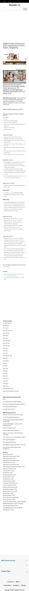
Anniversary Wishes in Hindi (9, 495)
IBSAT (4, 399)
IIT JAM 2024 (6, 361)
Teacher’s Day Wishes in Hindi (9, 485)
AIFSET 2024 (5, 386)
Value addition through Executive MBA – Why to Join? (14, 444)
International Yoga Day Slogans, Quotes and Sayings (14, 501)
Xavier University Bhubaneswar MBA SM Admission (14, 404)
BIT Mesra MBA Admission (9, 409)
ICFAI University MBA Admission (10, 406)
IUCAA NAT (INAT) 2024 (8, 388)
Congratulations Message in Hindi (10, 483)
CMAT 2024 (5, 338)
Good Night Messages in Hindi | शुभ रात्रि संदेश (12, 507)
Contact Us (10, 582)
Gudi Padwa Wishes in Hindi (9, 462)
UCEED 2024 (5, 378)
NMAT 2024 (5, 335)
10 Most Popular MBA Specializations (11, 417)
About (17, 582)
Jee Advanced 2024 (7, 323)
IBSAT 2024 (5, 368)
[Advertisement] (14, 25)
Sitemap (23, 585)
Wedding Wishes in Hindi (8, 509)
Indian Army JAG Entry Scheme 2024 (11, 391)
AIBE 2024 (5, 358)
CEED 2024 (5, 376)
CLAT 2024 (5, 353)
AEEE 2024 (5, 371)
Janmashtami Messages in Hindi (10, 489)
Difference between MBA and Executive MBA (13, 414)
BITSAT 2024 (6, 325)
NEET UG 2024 (6, 333)
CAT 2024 (5, 366)
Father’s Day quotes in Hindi (9, 499)
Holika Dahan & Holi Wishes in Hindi (11, 464)
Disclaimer (16, 585)
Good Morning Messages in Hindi (10, 505)
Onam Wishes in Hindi (7, 454)
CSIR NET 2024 (6, 345)
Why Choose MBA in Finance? (9, 428)
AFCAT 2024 (5, 328)
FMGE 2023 (5, 383)
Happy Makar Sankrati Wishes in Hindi (11, 456)
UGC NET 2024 (6, 343)
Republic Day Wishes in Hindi (9, 458)
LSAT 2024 (5, 350)
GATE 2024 (5, 348)
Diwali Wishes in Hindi (7, 472)
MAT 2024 (5, 373)
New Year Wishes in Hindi (8, 470)
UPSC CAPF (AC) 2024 (7, 330)
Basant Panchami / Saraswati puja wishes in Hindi (14, 466)
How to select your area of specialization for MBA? (14, 437)
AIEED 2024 (5, 381)
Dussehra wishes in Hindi (8, 476)
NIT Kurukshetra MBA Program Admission (12, 401)
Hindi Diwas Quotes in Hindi (9, 481)
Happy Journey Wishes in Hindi (9, 468)
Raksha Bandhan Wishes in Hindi (10, 491)
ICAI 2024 (5, 363)
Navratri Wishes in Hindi (8, 479)
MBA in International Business (9, 442)
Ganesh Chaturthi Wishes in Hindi (10, 487)
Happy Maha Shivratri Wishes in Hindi (11, 460)
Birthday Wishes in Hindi (8, 493)
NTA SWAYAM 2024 (7, 355)
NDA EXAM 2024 (6, 340)
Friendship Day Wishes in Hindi (9, 474)
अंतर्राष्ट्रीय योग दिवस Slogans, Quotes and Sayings (13, 503)
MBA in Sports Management (9, 439)
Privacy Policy (7, 585)
